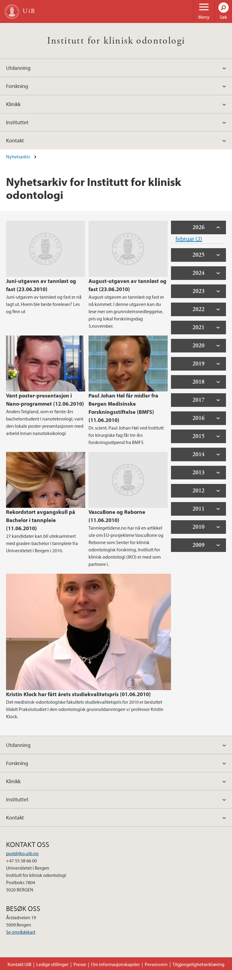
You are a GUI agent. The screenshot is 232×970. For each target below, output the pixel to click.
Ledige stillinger (52, 964)
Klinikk (13, 104)
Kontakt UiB (19, 964)
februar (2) (189, 238)
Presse (79, 964)
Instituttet (17, 122)
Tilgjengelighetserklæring (198, 964)
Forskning (17, 86)
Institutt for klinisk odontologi (116, 41)
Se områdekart (20, 932)
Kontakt (15, 140)
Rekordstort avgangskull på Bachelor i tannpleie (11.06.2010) (40, 520)
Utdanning (18, 67)
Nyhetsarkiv (18, 157)
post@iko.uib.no (22, 853)
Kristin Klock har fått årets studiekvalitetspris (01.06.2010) (78, 694)
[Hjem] (12, 12)
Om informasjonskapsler (115, 964)
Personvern (156, 964)
